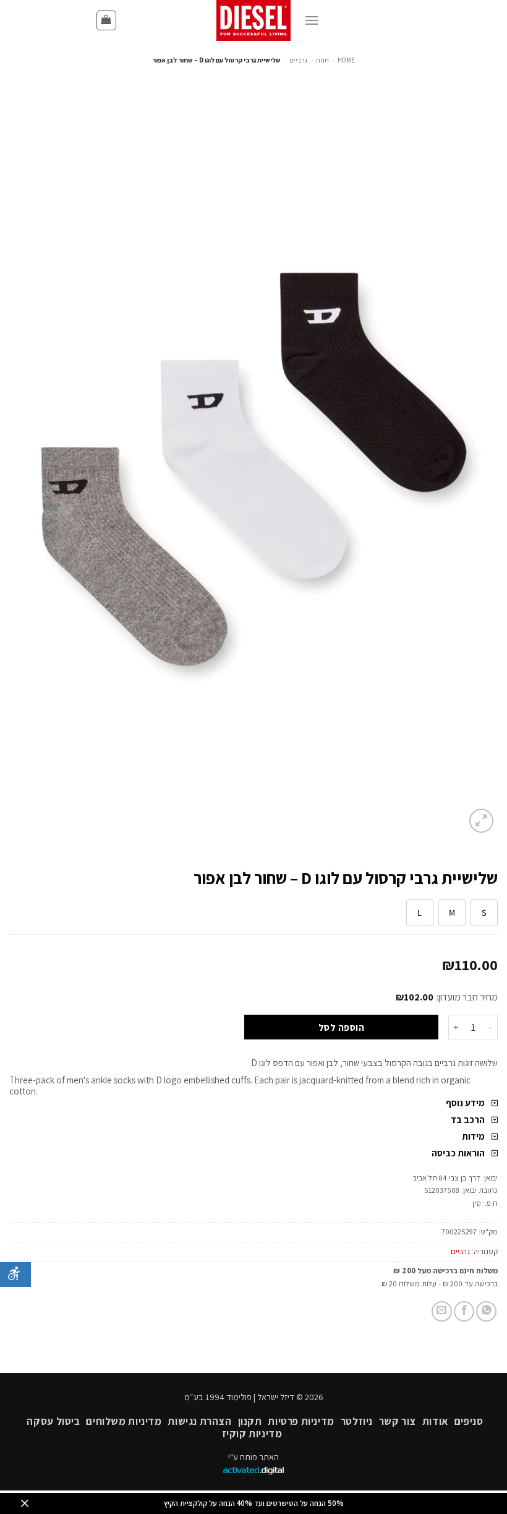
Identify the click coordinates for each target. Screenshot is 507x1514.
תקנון (250, 1421)
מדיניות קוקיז (252, 1433)
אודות (435, 1421)
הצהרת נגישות (199, 1421)
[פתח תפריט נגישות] (15, 1274)
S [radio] (484, 912)
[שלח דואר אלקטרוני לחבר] (442, 1311)
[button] (106, 20)
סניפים (469, 1421)
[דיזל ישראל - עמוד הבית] (253, 20)
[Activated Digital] (253, 1471)
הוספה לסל (341, 1027)
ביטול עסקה (53, 1421)
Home (346, 60)
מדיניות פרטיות (301, 1421)
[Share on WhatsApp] (486, 1311)
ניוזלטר (357, 1421)
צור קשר (397, 1421)
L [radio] (419, 912)
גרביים (298, 60)
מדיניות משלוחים (123, 1421)
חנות (322, 60)
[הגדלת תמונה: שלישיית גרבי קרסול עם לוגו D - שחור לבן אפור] (253, 468)
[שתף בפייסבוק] (464, 1311)
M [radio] (452, 912)
